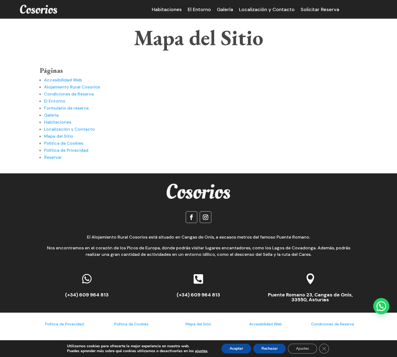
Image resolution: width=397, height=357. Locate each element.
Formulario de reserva (66, 108)
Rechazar (269, 348)
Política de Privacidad (66, 150)
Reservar (53, 157)
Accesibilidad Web (63, 80)
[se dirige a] (38, 14)
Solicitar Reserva (320, 10)
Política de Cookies (63, 143)
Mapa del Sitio (58, 136)
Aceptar (236, 348)
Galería (225, 10)
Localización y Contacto (267, 10)
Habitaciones (167, 10)
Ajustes (302, 348)
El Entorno (199, 10)
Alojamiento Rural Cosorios (72, 87)
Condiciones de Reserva (69, 94)
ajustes (201, 351)
